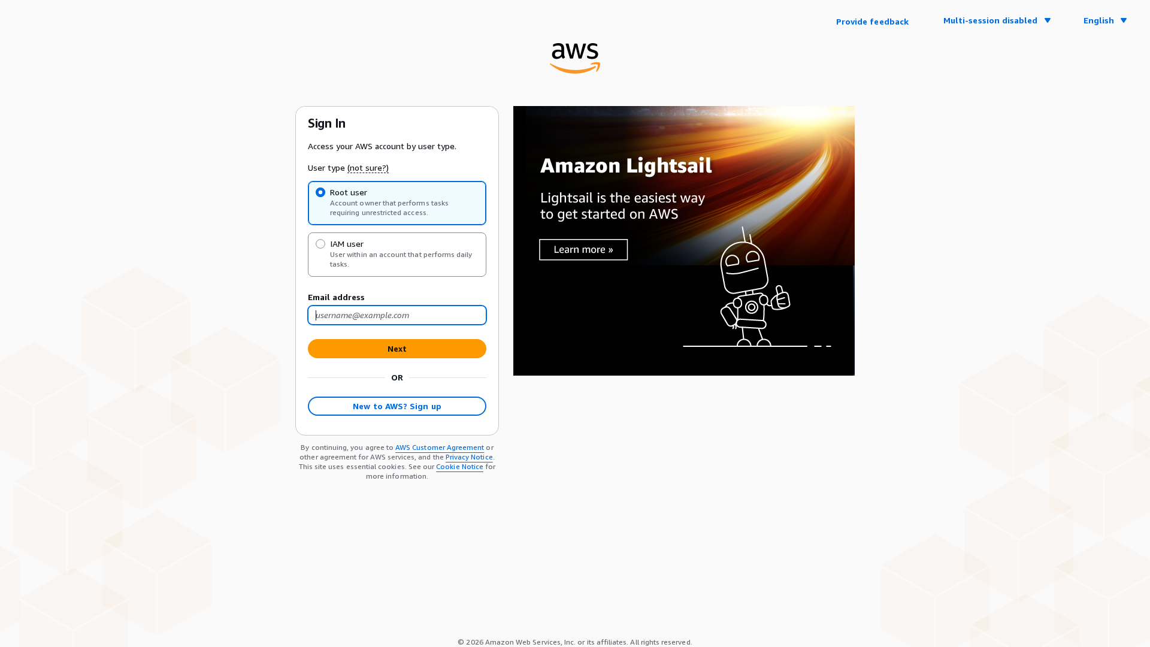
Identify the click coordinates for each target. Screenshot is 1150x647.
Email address (336, 297)
